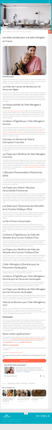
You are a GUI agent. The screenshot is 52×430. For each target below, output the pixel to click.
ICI (9, 349)
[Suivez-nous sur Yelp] (46, 416)
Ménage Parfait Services (15, 7)
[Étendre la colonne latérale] (49, 32)
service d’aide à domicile (35, 165)
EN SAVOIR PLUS (24, 360)
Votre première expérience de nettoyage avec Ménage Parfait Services (9, 400)
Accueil (3, 1)
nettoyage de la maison (31, 383)
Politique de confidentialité (11, 1)
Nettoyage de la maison (25, 31)
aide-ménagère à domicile (31, 127)
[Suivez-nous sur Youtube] (44, 416)
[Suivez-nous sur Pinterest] (48, 416)
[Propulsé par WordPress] (10, 421)
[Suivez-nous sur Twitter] (42, 416)
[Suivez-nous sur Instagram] (39, 416)
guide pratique (18, 383)
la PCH (31, 246)
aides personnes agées (11, 383)
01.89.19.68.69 (14, 345)
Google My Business (15, 352)
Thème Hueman (17, 421)
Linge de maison (15, 31)
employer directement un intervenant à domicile (34, 167)
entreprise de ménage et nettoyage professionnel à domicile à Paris (28, 338)
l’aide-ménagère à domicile (16, 111)
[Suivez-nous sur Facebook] (37, 416)
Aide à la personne (7, 31)
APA (4, 202)
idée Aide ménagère (24, 383)
